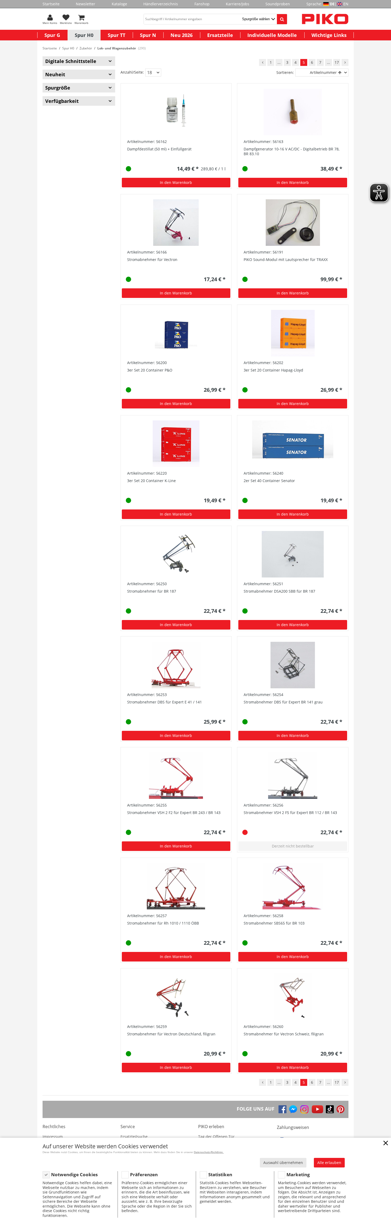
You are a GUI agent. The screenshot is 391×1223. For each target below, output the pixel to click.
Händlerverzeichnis (160, 3)
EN (345, 3)
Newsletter (85, 3)
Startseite (51, 3)
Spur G (52, 35)
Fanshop (202, 3)
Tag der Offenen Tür (216, 1136)
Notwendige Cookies (74, 1174)
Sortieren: (285, 72)
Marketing (298, 1174)
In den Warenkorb (176, 182)
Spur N (148, 35)
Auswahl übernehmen (283, 1162)
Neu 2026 (181, 35)
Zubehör (86, 48)
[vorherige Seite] (262, 62)
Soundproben (277, 3)
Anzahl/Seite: (132, 72)
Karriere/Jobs (237, 3)
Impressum (53, 1136)
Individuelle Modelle (272, 35)
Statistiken (220, 1174)
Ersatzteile (220, 35)
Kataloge (119, 3)
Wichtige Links (329, 35)
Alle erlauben (329, 1162)
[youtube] (317, 1109)
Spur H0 (84, 35)
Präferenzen (144, 1174)
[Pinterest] (340, 1109)
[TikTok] (330, 1109)
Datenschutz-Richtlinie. (209, 1152)
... (279, 62)
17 (337, 62)
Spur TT (116, 35)
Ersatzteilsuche (134, 1136)
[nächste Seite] (345, 62)
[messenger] (293, 1109)
